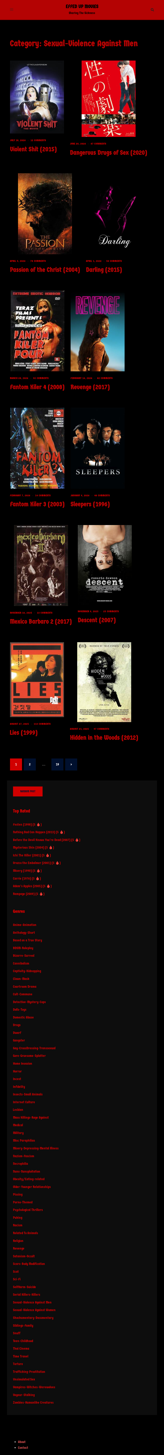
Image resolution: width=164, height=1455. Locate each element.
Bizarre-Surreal (23, 956)
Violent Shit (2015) (33, 149)
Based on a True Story (27, 940)
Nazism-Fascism (23, 1156)
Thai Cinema (21, 1348)
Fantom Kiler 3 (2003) (37, 504)
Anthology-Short (24, 933)
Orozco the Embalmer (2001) (32, 863)
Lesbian (18, 1110)
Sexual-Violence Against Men (32, 1302)
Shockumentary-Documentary (33, 1318)
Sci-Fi (17, 1279)
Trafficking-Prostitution (29, 1372)
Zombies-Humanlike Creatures (33, 1402)
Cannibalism (21, 963)
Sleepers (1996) (90, 504)
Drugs (17, 1025)
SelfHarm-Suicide (24, 1287)
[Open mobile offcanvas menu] (11, 10)
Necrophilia (20, 1164)
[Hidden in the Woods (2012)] (104, 682)
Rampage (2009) (24, 894)
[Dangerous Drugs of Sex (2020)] (109, 99)
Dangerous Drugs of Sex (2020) (108, 152)
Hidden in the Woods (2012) (104, 737)
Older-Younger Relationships (32, 1187)
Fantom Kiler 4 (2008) (37, 387)
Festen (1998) (22, 824)
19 (57, 764)
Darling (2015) (104, 269)
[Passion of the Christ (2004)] (45, 213)
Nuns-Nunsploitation (26, 1171)
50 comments (114, 261)
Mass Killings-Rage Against (31, 1117)
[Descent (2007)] (105, 564)
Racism (17, 1225)
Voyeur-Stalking (24, 1395)
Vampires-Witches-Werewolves (34, 1387)
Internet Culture (24, 1102)
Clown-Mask (21, 979)
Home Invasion (22, 1063)
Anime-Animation (24, 925)
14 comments (43, 495)
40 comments (102, 495)
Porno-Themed (22, 1202)
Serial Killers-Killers (26, 1295)
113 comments (42, 724)
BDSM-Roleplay (23, 948)
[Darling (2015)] (113, 213)
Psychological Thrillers (28, 1210)
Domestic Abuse (23, 1017)
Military (18, 1133)
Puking (17, 1218)
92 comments (41, 378)
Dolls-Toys (19, 1010)
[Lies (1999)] (37, 679)
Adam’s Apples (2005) (27, 886)
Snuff (16, 1333)
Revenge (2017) (90, 387)
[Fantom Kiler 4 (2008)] (37, 331)
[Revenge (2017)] (98, 331)
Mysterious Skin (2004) (28, 847)
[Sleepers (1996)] (98, 448)
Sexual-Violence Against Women (34, 1310)
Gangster (19, 1040)
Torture (18, 1364)
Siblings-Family (23, 1325)
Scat (16, 1272)
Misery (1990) (22, 871)
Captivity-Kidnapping (27, 971)
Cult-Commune (22, 994)
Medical (18, 1125)
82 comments (105, 378)
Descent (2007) (97, 620)
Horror (17, 1071)
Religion (18, 1241)
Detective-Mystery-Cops (29, 1002)
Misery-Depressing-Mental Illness (36, 1148)
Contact (23, 1448)
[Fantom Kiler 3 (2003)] (37, 448)
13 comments (45, 612)
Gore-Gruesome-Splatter (29, 1056)
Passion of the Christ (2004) (45, 269)
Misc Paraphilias (24, 1140)
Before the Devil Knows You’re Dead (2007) (41, 840)
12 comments (38, 140)
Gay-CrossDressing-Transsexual (34, 1048)
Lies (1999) (24, 732)
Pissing (17, 1194)
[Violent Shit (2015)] (37, 97)
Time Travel (20, 1356)
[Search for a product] (152, 9)
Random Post (27, 791)
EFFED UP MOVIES (82, 6)
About (22, 1442)
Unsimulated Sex (24, 1379)
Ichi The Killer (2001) (27, 855)
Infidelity (19, 1087)
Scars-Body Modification (29, 1264)
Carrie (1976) (22, 878)
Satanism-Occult (24, 1256)
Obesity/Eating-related (28, 1179)
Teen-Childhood (23, 1341)
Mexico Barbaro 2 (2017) (41, 621)
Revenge (18, 1248)
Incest (17, 1079)
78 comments (38, 261)
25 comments (111, 611)
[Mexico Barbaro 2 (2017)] (41, 565)
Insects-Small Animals (28, 1094)
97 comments (101, 729)
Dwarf (17, 1033)
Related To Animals (25, 1233)
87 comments (98, 143)
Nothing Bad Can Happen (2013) (34, 832)
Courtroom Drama (24, 987)
